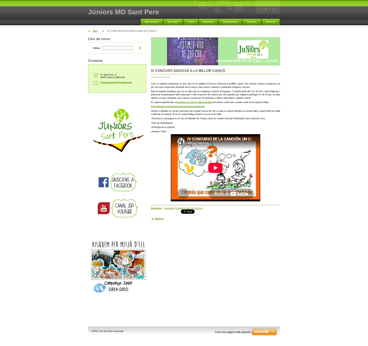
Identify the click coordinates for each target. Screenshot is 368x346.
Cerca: (96, 48)
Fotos (191, 21)
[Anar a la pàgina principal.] (261, 10)
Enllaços (270, 21)
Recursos (208, 21)
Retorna (159, 218)
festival (179, 208)
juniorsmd (169, 208)
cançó (188, 208)
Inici (95, 31)
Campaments (230, 21)
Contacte (252, 21)
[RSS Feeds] (274, 10)
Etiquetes (156, 208)
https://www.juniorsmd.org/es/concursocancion (178, 106)
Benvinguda (152, 21)
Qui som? (173, 21)
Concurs (198, 208)
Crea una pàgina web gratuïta (233, 332)
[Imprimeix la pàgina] (270, 10)
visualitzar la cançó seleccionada (193, 102)
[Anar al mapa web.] (266, 10)
